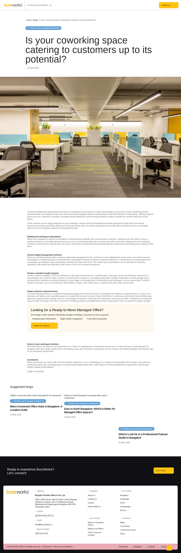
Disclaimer (47, 546)
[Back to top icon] (169, 548)
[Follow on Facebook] (122, 546)
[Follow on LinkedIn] (150, 546)
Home (29, 20)
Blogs (35, 20)
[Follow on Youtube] (163, 546)
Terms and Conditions (63, 546)
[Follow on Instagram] (136, 546)
